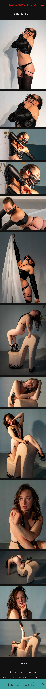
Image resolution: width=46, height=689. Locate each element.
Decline (31, 685)
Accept (24, 685)
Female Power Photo (23, 4)
